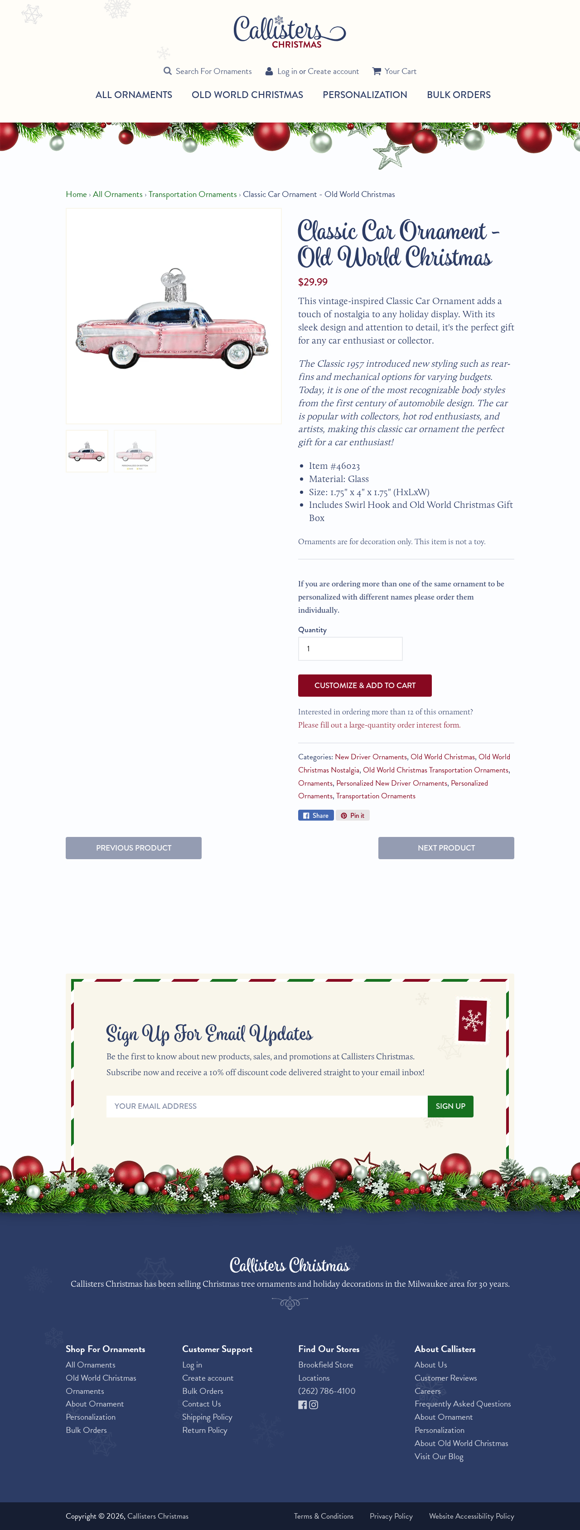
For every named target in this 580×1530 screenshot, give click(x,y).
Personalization (365, 95)
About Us (431, 1364)
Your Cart (401, 71)
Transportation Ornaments (193, 194)
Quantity (312, 629)
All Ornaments (134, 95)
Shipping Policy (207, 1416)
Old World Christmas (247, 95)
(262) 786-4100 (327, 1390)
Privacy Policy (391, 1516)
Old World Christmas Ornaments (101, 1384)
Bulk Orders (459, 95)
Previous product (133, 848)
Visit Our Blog (439, 1456)
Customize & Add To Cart (365, 685)
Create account (333, 71)
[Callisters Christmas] (290, 31)
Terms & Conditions (323, 1516)
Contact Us (201, 1403)
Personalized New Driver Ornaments (391, 783)
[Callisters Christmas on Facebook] (303, 1403)
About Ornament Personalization (95, 1410)
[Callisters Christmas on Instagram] (313, 1403)
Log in (287, 71)
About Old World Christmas (461, 1443)
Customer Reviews (446, 1377)
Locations (314, 1377)
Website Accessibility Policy (471, 1516)
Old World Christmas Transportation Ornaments (435, 770)
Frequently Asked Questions (463, 1403)
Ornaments (315, 783)
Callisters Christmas (157, 1516)
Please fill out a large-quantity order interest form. (379, 724)
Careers (428, 1390)
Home (76, 194)
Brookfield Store (325, 1364)
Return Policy (204, 1430)
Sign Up (450, 1106)
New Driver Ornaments (371, 757)
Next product (446, 848)
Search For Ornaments (214, 71)
